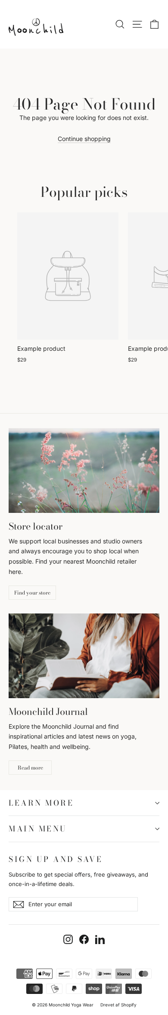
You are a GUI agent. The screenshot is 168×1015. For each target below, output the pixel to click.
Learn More (41, 803)
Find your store (32, 593)
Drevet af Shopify (118, 1004)
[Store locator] (84, 470)
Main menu (38, 828)
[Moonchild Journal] (84, 655)
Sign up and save (56, 858)
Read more (30, 768)
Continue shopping (84, 138)
